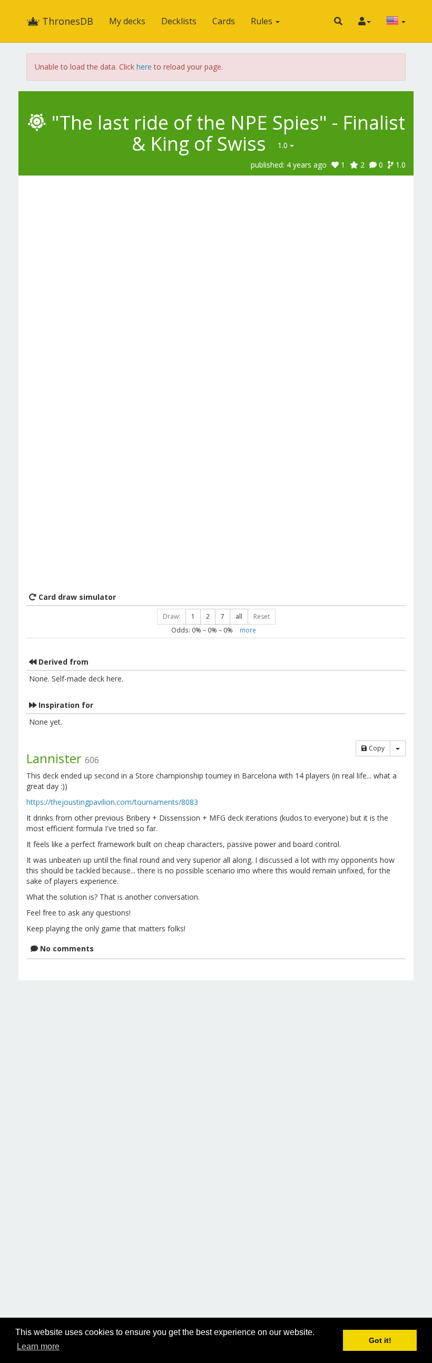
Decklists (179, 21)
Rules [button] (262, 21)
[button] (338, 21)
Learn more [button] (38, 1346)
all (238, 616)
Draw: (171, 616)
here (144, 67)
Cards (223, 21)
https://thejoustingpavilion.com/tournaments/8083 (112, 802)
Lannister (54, 758)
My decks (127, 21)
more (248, 630)
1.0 (284, 145)
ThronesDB (66, 21)
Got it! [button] (380, 1340)
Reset (261, 616)
